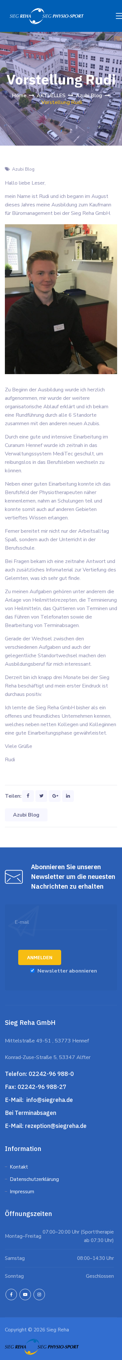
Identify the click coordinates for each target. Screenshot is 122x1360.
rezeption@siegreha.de (56, 1126)
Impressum (22, 1191)
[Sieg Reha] (47, 16)
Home (19, 95)
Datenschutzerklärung (35, 1179)
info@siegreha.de (49, 1100)
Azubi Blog (23, 169)
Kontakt (19, 1167)
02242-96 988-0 (52, 1074)
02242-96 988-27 (42, 1087)
